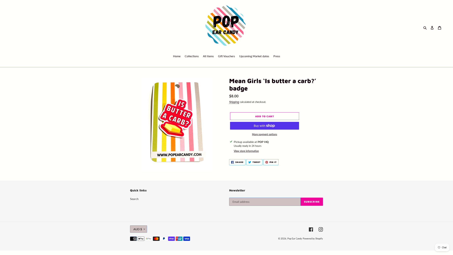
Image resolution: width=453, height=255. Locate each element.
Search (134, 198)
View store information (246, 150)
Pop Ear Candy (294, 238)
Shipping (234, 101)
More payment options (264, 134)
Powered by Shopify (313, 238)
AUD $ (137, 229)
